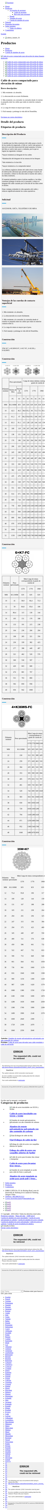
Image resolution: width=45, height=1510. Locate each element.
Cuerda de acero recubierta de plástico (20, 1224)
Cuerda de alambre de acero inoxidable (14, 1218)
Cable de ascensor (20, 12)
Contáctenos (9, 30)
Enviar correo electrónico (9, 1228)
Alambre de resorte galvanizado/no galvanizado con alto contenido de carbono (24, 1129)
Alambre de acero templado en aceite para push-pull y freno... (23, 1177)
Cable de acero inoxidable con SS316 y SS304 (23, 1114)
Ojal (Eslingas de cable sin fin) (23, 1140)
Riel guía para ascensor (22, 14)
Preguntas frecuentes (12, 24)
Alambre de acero (16, 18)
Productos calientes (7, 1216)
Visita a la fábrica (16, 28)
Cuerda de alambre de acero (19, 20)
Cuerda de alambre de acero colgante (30, 1220)
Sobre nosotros (10, 26)
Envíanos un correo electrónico (11, 117)
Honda (12, 16)
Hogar (7, 6)
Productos (8, 8)
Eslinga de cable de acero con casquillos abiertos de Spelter (23, 1151)
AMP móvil (31, 1216)
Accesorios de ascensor (18, 10)
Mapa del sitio (20, 1216)
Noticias (8, 22)
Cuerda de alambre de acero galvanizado (15, 1222)
